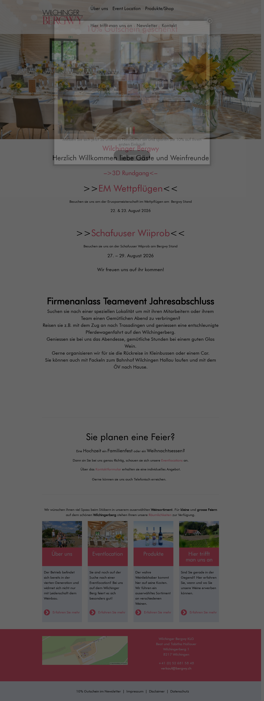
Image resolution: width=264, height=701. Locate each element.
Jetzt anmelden (132, 155)
